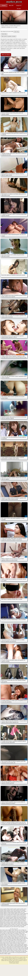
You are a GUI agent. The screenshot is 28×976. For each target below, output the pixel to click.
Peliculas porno (11, 939)
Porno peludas (5, 939)
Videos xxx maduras (7, 933)
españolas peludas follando (21, 914)
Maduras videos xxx (22, 932)
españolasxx (8, 917)
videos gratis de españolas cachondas (9, 36)
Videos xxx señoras (7, 945)
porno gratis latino (12, 926)
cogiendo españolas (13, 908)
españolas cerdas (18, 910)
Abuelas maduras (21, 946)
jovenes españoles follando (15, 922)
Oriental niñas (4, 34)
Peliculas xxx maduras (17, 943)
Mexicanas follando (6, 947)
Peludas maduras (21, 947)
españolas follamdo (10, 912)
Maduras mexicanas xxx (15, 950)
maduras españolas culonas (13, 924)
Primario (4, 5)
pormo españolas (6, 926)
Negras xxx (13, 933)
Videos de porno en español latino (6, 932)
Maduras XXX (14, 938)
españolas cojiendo (6, 911)
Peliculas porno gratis (12, 931)
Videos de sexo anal (22, 950)
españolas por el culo (3, 916)
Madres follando (17, 939)
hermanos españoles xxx (14, 920)
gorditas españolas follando (12, 919)
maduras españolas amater (8, 923)
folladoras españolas (13, 918)
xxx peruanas (6, 937)
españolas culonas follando (21, 911)
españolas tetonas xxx (17, 916)
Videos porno (19, 934)
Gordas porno (9, 940)
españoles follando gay (14, 917)
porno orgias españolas (20, 926)
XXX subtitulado (23, 952)
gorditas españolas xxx (22, 919)
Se (17, 947)
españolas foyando (3, 914)
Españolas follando (14, 2)
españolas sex (10, 916)
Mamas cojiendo (7, 953)
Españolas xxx (17, 933)
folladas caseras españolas (4, 918)
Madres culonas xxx (7, 944)
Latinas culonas (6, 946)
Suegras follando (11, 936)
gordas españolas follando (21, 918)
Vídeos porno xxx (24, 940)
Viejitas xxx (24, 930)
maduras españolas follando (23, 924)
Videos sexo (24, 934)
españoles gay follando (22, 917)
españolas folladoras (3, 912)
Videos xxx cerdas (3, 940)
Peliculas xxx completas (18, 936)
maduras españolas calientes (18, 923)
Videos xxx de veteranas (4, 941)
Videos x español (15, 951)
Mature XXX (2, 950)
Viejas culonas (25, 931)
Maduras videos (11, 937)
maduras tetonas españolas (15, 925)
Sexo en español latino (8, 938)
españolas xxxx (2, 917)
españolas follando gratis (15, 913)
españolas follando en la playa (5, 913)
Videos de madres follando (23, 949)
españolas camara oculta (11, 910)
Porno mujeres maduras (4, 930)
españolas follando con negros (19, 912)
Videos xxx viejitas (21, 951)
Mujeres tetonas (11, 930)
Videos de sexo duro (8, 952)
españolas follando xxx (24, 913)
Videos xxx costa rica (18, 930)
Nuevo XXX (11, 5)
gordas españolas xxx (4, 919)
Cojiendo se (22, 945)
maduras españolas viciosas (5, 925)
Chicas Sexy (16, 31)
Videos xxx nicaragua (8, 934)
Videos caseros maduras (14, 949)
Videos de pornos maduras (8, 943)
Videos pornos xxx (17, 937)
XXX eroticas (11, 941)
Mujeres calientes (7, 950)
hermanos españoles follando (5, 920)
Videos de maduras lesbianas (16, 944)
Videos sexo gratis (16, 941)
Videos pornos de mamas (15, 940)
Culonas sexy (14, 934)
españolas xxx (23, 916)
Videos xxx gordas (15, 932)
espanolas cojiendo (13, 911)
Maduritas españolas (3, 936)
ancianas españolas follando (5, 908)
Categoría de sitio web (18, 7)
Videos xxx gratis (23, 939)
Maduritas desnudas (13, 947)
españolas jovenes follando (11, 914)
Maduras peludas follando (15, 945)
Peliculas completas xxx (4, 931)
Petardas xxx (2, 953)
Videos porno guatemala (14, 946)
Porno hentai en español (5, 949)
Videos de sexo (9, 951)
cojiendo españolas (20, 908)
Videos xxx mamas (19, 931)
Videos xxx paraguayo (16, 952)
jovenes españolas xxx (7, 922)
